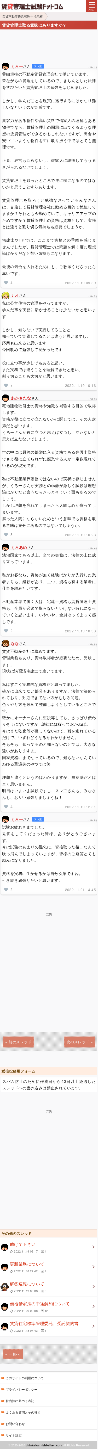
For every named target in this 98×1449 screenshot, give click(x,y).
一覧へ (14, 1353)
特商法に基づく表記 (20, 1400)
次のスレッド (78, 1041)
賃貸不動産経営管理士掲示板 (22, 16)
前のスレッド (20, 1041)
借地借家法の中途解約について (40, 1306)
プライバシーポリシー (21, 1389)
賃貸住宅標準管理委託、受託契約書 (44, 1326)
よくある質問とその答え (23, 1412)
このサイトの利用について (25, 1378)
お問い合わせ (15, 1423)
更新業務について (28, 1267)
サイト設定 (14, 1435)
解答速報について (28, 1287)
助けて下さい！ (28, 1247)
